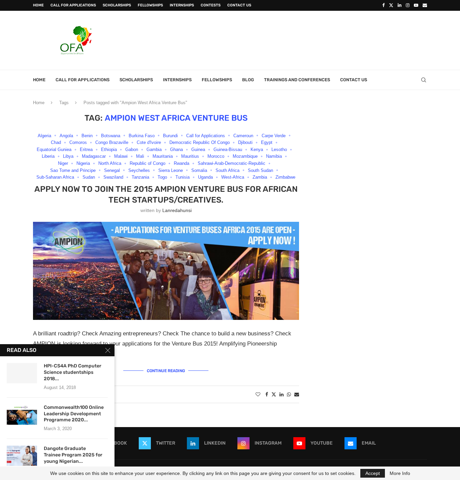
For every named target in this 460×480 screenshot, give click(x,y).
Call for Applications (73, 5)
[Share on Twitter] (273, 394)
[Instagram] (407, 5)
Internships (182, 5)
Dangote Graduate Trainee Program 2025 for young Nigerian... (73, 455)
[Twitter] (391, 5)
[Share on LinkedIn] (282, 394)
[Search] (423, 80)
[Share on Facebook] (266, 394)
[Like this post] (258, 394)
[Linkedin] (399, 5)
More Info (400, 473)
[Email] (425, 5)
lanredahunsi (177, 210)
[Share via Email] (296, 394)
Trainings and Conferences (297, 79)
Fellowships (150, 5)
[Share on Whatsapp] (289, 394)
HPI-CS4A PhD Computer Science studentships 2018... (72, 372)
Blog (248, 79)
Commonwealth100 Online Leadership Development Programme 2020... (74, 413)
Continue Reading (166, 370)
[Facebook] (383, 5)
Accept (372, 473)
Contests (211, 5)
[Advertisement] (304, 39)
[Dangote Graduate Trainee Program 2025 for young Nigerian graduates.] (22, 456)
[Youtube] (416, 5)
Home (38, 5)
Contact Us (239, 5)
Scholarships (117, 5)
